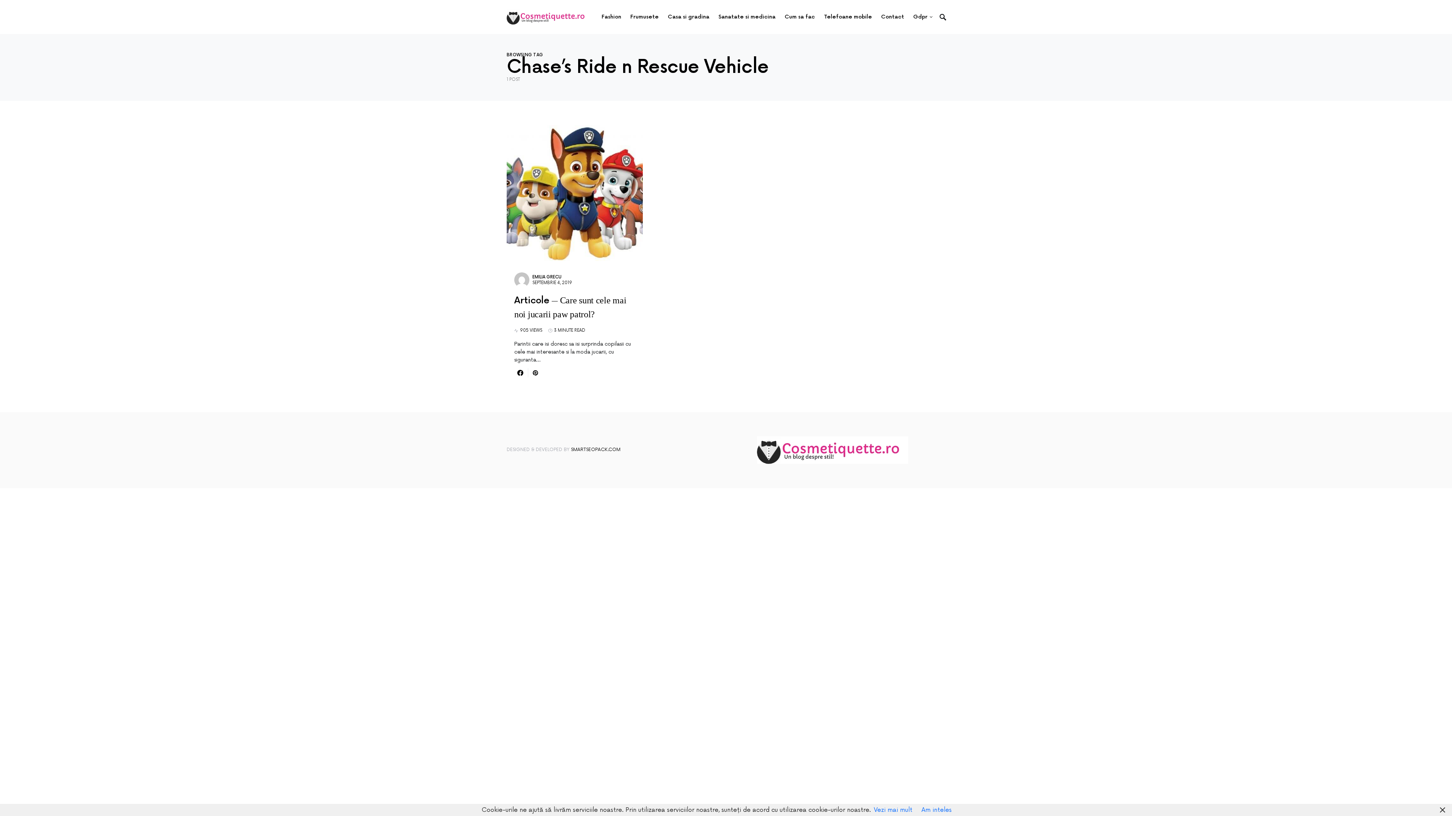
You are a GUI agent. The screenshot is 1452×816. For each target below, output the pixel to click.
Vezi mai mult (893, 810)
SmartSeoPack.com (596, 450)
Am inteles (936, 810)
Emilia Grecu (547, 277)
